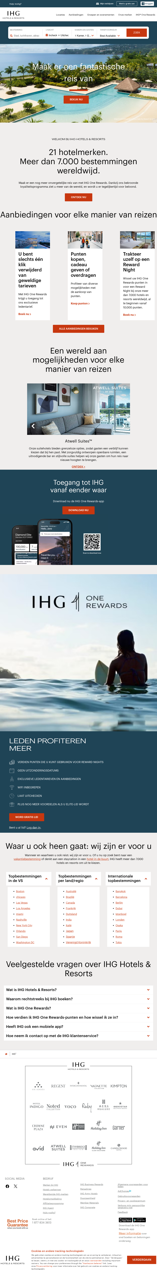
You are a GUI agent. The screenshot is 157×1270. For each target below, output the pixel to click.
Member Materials (89, 1202)
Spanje (70, 936)
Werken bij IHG (50, 1184)
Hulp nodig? (16, 4)
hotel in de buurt (97, 859)
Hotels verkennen (52, 1189)
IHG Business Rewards (91, 1184)
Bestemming (16, 30)
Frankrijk (71, 908)
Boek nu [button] (23, 314)
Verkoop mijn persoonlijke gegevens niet (131, 1206)
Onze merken (125, 14)
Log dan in (33, 827)
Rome (119, 937)
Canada (70, 903)
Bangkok (121, 891)
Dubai (119, 908)
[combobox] (26, 35)
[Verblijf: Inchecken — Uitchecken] (57, 35)
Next (124, 426)
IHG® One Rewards (145, 14)
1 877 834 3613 (41, 1222)
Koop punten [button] (79, 303)
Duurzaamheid (87, 1198)
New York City (24, 925)
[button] (147, 4)
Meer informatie (130, 1233)
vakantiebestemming (27, 859)
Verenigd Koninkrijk (78, 942)
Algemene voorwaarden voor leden (133, 1185)
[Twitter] (16, 1186)
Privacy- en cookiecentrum (131, 1200)
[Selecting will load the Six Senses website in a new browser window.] (38, 1085)
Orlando (21, 931)
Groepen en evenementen (100, 14)
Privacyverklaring (44, 1265)
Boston (20, 891)
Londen (120, 920)
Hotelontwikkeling (52, 1198)
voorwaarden (95, 1260)
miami (19, 914)
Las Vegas (22, 903)
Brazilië (70, 897)
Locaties (60, 14)
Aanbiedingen (76, 14)
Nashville (21, 920)
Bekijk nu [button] (76, 99)
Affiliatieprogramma (53, 1203)
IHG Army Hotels (89, 1193)
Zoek (136, 32)
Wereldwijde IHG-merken (55, 1194)
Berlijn (119, 903)
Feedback (123, 1212)
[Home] (6, 1054)
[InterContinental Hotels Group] (13, 14)
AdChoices (123, 1191)
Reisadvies (85, 1188)
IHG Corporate (87, 1207)
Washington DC (25, 942)
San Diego (22, 937)
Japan (70, 931)
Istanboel (121, 914)
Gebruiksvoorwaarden (129, 1196)
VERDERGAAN (141, 1259)
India (69, 920)
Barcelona (121, 897)
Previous (33, 426)
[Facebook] (8, 1186)
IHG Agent (48, 1207)
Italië (68, 925)
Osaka (119, 925)
